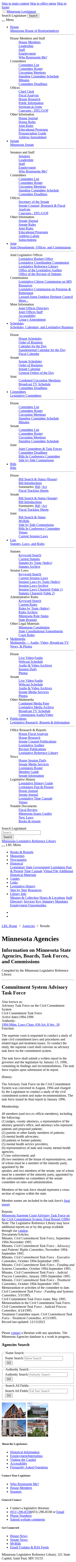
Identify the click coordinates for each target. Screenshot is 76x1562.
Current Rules (28, 604)
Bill (37, 487)
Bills (13, 464)
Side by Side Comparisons (36, 460)
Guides (15, 878)
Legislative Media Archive (36, 707)
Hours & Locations (52, 897)
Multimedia (17, 639)
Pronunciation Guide (32, 133)
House (14, 27)
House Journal (28, 118)
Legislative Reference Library (38, 266)
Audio (38, 658)
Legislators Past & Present (36, 787)
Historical (16, 863)
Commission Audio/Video (36, 715)
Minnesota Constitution (34, 627)
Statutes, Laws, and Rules (27, 544)
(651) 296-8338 (20, 1512)
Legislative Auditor (31, 745)
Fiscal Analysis (29, 95)
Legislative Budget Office (36, 259)
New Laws (26, 817)
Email (60, 1512)
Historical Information (24, 1452)
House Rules (27, 122)
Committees (18, 392)
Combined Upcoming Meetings (40, 380)
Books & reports (30, 821)
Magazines (17, 856)
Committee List (29, 65)
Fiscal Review (28, 810)
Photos (23, 673)
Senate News (19, 1540)
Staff (22, 50)
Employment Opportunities (28, 905)
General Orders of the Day (36, 373)
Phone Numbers (21, 1515)
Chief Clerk (26, 91)
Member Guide (29, 772)
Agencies (28, 926)
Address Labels (29, 236)
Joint (13, 243)
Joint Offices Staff (31, 312)
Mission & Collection (24, 897)
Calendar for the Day (33, 346)
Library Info (18, 894)
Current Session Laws (33, 536)
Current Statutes (29, 559)
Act (44, 487)
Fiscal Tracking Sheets (34, 490)
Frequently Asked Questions (29, 1467)
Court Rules (27, 635)
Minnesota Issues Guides (35, 813)
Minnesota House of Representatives (34, 31)
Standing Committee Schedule (39, 76)
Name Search (14, 1358)
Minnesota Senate (22, 145)
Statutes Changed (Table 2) (37, 593)
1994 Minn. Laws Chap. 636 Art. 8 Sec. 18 (31, 1024)
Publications (18, 718)
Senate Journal (28, 221)
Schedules (17, 323)
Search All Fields (17, 1391)
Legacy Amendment (32, 319)
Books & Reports (21, 852)
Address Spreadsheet (32, 137)
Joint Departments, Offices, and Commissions (40, 247)
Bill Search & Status (32, 517)
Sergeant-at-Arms (30, 107)
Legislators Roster (31, 768)
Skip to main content (15, 3)
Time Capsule (33, 871)
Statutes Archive (29, 566)
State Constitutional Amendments (41, 631)
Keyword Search (30, 555)
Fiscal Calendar (29, 354)
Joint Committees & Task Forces (40, 449)
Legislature (17, 867)
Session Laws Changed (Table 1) (41, 589)
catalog (23, 1230)
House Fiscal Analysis (33, 734)
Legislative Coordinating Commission (44, 262)
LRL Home (9, 926)
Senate (14, 141)
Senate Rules (27, 224)
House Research (29, 99)
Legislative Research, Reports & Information (40, 722)
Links (14, 882)
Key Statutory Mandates (52, 901)
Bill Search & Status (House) (38, 479)
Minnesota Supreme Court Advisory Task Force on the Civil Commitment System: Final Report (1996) (36, 1217)
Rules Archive (28, 612)
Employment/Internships (26, 1456)
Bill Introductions (30, 483)
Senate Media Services (34, 692)
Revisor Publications (32, 749)
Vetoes (23, 532)
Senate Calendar (29, 369)
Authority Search (17, 1374)
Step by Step (18, 890)
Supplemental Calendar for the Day (42, 350)
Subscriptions (28, 240)
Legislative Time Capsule (35, 798)
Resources (35, 890)
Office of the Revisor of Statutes (40, 274)
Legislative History (22, 886)
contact (15, 1333)
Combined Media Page (34, 703)
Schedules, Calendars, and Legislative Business (41, 327)
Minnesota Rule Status (34, 616)
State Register (28, 620)
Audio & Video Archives (35, 665)
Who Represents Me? (33, 57)
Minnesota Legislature (21, 11)
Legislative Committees (25, 395)
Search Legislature (14, 15)
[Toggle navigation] (3, 21)
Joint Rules (26, 126)
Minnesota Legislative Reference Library (29, 841)
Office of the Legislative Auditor (40, 270)
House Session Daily (32, 760)
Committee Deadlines (33, 84)
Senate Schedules (30, 361)
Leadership (26, 46)
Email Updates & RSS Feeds (29, 1547)
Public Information (31, 103)
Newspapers (18, 859)
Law (13, 540)
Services (29, 901)
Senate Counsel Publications (37, 741)
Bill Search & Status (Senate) (38, 498)
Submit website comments (27, 1519)
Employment (27, 53)
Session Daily (28, 669)
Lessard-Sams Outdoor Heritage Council (46, 297)
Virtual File (50, 871)
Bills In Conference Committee (39, 456)
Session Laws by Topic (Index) (39, 582)
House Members (30, 42)
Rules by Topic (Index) (34, 608)
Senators (24, 156)
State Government (38, 867)
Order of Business (31, 342)
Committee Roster (31, 69)
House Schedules (30, 338)
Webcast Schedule (31, 661)
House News (18, 1536)
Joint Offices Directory (34, 308)
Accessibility (27, 316)
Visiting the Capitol (23, 1459)
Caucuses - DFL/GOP (33, 110)
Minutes (24, 80)
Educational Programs (33, 129)
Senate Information (31, 775)
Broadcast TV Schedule (34, 384)
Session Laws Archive (33, 585)
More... (23, 300)
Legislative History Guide (36, 783)
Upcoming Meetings (32, 72)
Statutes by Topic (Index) (35, 563)
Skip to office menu (43, 3)
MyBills (24, 521)
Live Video (26, 658)
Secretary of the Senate (34, 202)
